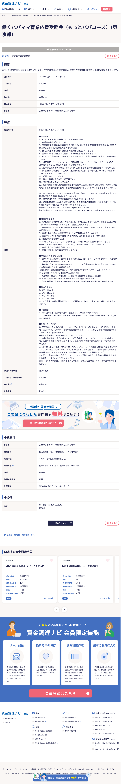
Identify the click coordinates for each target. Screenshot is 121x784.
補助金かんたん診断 (41, 735)
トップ (4, 16)
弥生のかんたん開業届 (102, 721)
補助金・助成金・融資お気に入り (45, 743)
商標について (90, 769)
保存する (113, 56)
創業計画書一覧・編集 (72, 721)
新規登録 (107, 9)
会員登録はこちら (60, 693)
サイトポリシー (8, 769)
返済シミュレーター (41, 739)
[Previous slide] (57, 609)
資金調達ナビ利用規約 (45, 769)
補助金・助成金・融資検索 (19, 16)
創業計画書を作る (70, 717)
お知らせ (7, 723)
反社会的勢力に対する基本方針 (74, 769)
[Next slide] (64, 609)
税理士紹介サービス (101, 725)
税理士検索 (98, 729)
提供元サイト (60, 523)
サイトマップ (58, 769)
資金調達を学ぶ (40, 717)
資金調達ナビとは (12, 9)
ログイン (93, 9)
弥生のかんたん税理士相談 (103, 733)
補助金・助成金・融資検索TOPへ (21, 534)
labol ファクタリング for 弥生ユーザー (105, 750)
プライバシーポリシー (21, 769)
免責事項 (33, 769)
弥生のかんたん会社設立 (102, 717)
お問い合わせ (101, 769)
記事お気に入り (40, 721)
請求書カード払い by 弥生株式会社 (105, 744)
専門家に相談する (70, 731)
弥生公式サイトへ (112, 769)
